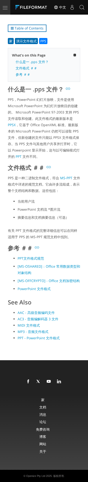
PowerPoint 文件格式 (34, 288)
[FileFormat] (32, 7)
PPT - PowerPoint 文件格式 (39, 338)
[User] (72, 7)
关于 (42, 451)
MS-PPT (66, 178)
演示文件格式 (26, 41)
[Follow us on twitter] (39, 381)
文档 (42, 407)
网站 (42, 444)
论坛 (42, 421)
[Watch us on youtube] (49, 381)
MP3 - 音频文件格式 (33, 331)
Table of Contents (29, 28)
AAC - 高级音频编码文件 (36, 312)
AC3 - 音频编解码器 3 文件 (38, 319)
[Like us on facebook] (29, 381)
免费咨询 (43, 429)
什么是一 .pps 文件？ (32, 61)
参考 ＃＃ (23, 74)
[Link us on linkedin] (60, 381)
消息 (42, 414)
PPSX (12, 125)
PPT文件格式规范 (31, 258)
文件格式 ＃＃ (26, 68)
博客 (42, 436)
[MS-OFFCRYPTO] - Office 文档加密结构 (49, 280)
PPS (43, 41)
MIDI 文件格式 (29, 325)
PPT (19, 156)
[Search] (82, 7)
